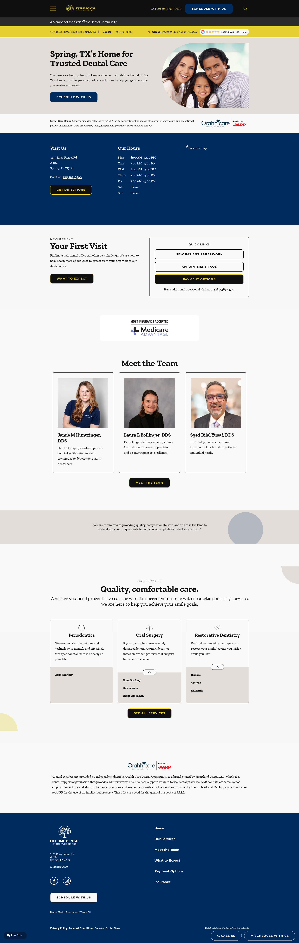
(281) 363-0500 (123, 31)
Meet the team (149, 483)
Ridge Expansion (133, 695)
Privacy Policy (58, 928)
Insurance (162, 882)
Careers (99, 928)
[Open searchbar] (245, 8)
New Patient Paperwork (199, 254)
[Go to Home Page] (80, 8)
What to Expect (72, 278)
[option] (83, 422)
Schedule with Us (209, 8)
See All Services (149, 713)
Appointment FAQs (199, 266)
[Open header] (53, 8)
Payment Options (199, 279)
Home (159, 828)
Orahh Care (113, 928)
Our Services (165, 839)
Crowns (196, 682)
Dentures (197, 690)
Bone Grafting (64, 674)
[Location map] (217, 178)
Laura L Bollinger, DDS (147, 435)
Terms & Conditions (81, 928)
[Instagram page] (67, 881)
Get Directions (71, 189)
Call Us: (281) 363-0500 (166, 9)
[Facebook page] (54, 881)
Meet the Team (166, 850)
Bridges (196, 675)
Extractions (130, 688)
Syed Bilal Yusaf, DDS (212, 435)
